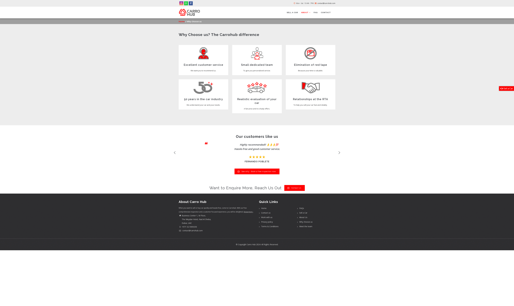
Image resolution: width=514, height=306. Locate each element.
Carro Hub (251, 244)
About (305, 12)
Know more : (248, 212)
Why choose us (306, 222)
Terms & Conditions (270, 226)
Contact (326, 12)
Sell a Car (303, 212)
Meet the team (305, 226)
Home (182, 21)
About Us (303, 217)
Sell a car (292, 12)
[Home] (189, 11)
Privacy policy (267, 222)
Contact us (266, 212)
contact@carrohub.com (192, 230)
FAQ (316, 12)
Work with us (266, 217)
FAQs (301, 208)
